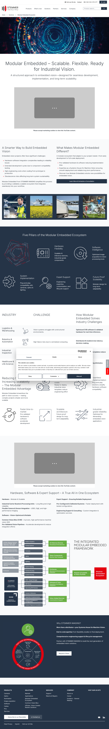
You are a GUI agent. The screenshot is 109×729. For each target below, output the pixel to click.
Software (7, 703)
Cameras (7, 693)
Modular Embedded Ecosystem (26, 15)
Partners (55, 9)
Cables (6, 706)
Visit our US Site (94, 690)
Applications (29, 696)
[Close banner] (90, 351)
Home (3, 15)
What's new (38, 9)
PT (96, 2)
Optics (6, 696)
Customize (53, 376)
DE (87, 2)
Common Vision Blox (31, 703)
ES (90, 2)
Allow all (79, 376)
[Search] (104, 8)
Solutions (47, 9)
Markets (27, 693)
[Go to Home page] (10, 8)
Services (64, 9)
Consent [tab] (29, 357)
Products (29, 9)
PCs (5, 709)
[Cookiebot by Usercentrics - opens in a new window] (79, 351)
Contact (79, 2)
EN (84, 2)
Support (48, 693)
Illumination (7, 698)
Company (72, 9)
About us (70, 693)
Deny (30, 376)
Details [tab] (54, 357)
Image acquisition (9, 701)
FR (93, 2)
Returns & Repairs (51, 696)
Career (69, 696)
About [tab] (80, 357)
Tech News (107, 364)
